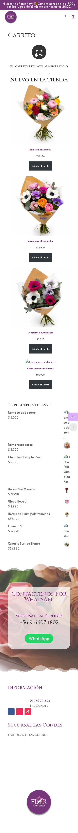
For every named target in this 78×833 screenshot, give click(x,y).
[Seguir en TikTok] (28, 711)
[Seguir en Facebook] (11, 711)
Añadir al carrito (40, 165)
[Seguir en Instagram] (19, 711)
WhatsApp (39, 638)
